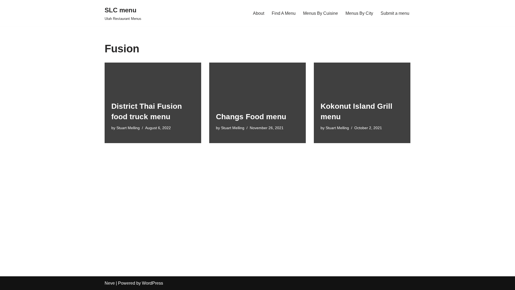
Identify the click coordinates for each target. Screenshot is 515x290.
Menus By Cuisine (320, 13)
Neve (110, 283)
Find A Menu (284, 13)
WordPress (152, 283)
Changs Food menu (251, 117)
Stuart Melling (128, 128)
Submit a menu (395, 13)
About (258, 13)
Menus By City (359, 13)
